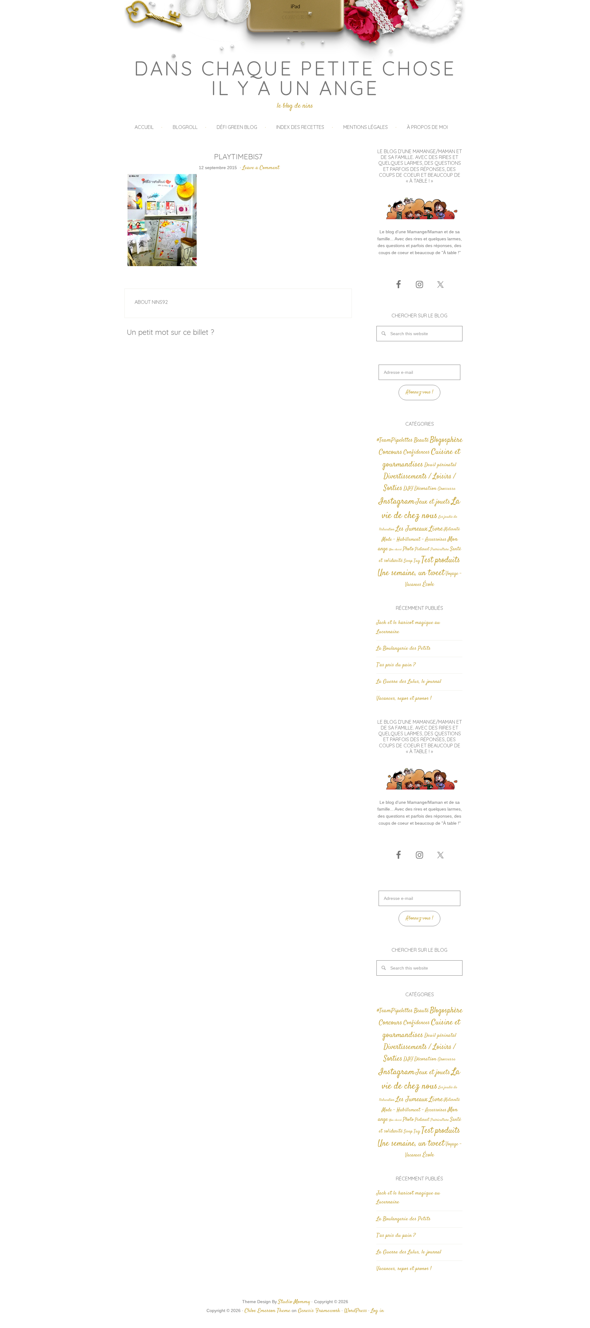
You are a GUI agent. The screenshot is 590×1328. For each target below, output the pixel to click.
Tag (417, 560)
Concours (390, 452)
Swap (408, 561)
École (428, 584)
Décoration (425, 489)
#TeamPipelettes (395, 440)
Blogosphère (446, 440)
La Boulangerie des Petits (403, 648)
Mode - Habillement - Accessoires (414, 539)
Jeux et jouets (433, 502)
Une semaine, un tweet (411, 573)
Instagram (397, 501)
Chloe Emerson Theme (267, 1311)
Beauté (421, 440)
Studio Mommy (294, 1302)
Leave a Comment (260, 168)
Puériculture (440, 549)
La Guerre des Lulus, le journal (408, 682)
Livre (436, 529)
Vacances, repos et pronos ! (403, 699)
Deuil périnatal (440, 465)
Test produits (440, 560)
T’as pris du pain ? (395, 665)
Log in (377, 1311)
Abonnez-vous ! (419, 392)
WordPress (355, 1311)
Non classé (395, 549)
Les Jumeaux (412, 529)
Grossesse (446, 488)
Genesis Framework (319, 1311)
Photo (408, 549)
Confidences (416, 452)
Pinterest (422, 549)
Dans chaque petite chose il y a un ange (295, 78)
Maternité (452, 529)
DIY (408, 489)
